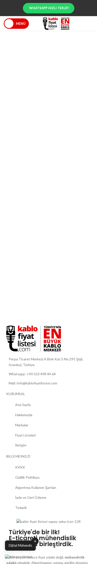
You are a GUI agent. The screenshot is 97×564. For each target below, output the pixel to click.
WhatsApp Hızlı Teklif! (49, 8)
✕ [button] (35, 541)
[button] (18, 556)
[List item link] (48, 374)
